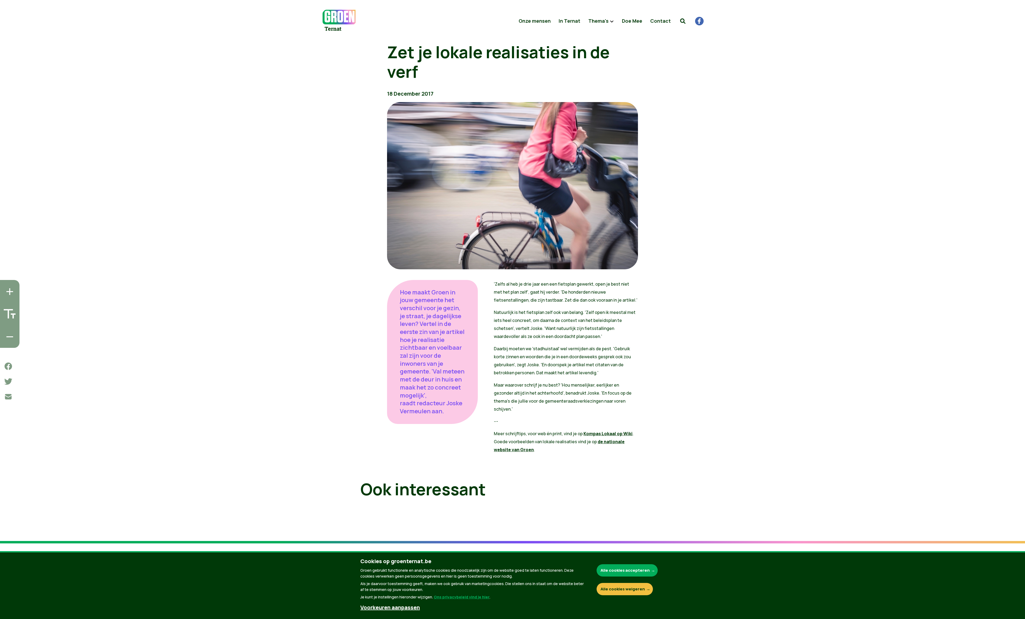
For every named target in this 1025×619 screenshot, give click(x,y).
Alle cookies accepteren (625, 570)
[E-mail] (8, 396)
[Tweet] (8, 381)
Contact (660, 21)
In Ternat (569, 21)
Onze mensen (535, 21)
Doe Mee (632, 21)
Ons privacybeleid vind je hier (462, 596)
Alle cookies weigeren (623, 589)
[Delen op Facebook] (8, 366)
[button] (683, 21)
